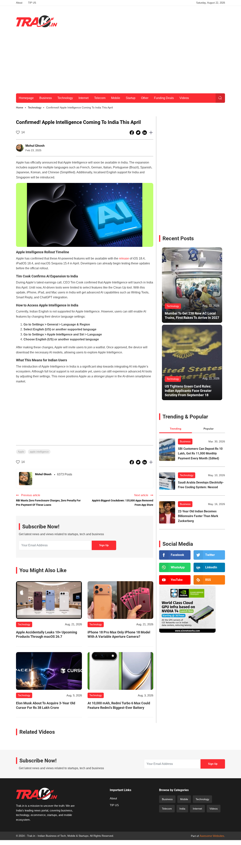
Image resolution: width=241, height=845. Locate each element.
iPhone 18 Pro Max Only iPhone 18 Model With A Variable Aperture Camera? (119, 634)
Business (45, 98)
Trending (175, 428)
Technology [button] (34, 107)
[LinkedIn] (209, 567)
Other (144, 98)
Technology (65, 98)
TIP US (32, 2)
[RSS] (209, 580)
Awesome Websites (212, 835)
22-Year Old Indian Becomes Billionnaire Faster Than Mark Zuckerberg (198, 516)
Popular (209, 428)
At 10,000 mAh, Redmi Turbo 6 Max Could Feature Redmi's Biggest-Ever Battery (119, 705)
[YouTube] (175, 580)
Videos (184, 98)
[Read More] (49, 600)
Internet (83, 98)
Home (19, 107)
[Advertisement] (156, 20)
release (124, 258)
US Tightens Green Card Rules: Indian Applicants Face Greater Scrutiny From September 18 (188, 390)
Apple (21, 451)
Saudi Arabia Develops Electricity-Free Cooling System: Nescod (201, 485)
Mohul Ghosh (35, 145)
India (182, 808)
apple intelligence (39, 451)
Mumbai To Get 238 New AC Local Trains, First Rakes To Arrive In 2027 (192, 315)
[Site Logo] (36, 21)
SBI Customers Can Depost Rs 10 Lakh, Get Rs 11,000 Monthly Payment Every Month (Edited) (200, 453)
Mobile (115, 98)
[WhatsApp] (175, 567)
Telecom (99, 98)
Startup (130, 98)
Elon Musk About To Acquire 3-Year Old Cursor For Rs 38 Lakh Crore (45, 705)
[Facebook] (175, 555)
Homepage (26, 98)
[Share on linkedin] (145, 132)
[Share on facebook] (132, 132)
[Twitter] (209, 555)
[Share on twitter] (138, 132)
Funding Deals (164, 98)
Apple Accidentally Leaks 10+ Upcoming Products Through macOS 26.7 (46, 634)
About (19, 2)
